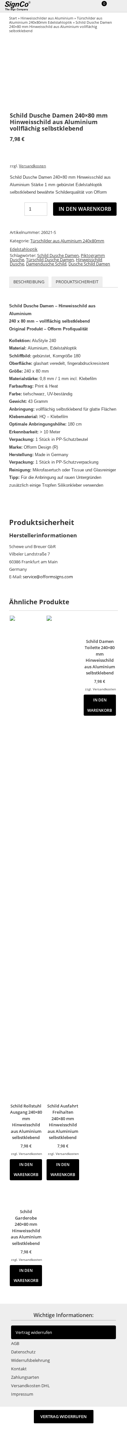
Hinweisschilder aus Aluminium (47, 18)
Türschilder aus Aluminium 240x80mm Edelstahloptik (55, 20)
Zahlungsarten (25, 1377)
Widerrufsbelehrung (30, 1360)
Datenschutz (23, 1352)
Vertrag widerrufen (34, 1332)
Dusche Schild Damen (89, 264)
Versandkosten (32, 165)
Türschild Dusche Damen (50, 259)
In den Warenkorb (85, 208)
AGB (15, 1343)
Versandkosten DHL (30, 1386)
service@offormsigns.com (48, 577)
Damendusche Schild (46, 264)
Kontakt (19, 1369)
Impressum (22, 1394)
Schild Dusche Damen (58, 255)
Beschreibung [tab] (28, 282)
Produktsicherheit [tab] (77, 282)
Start (13, 18)
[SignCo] (22, 6)
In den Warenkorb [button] (26, 1169)
